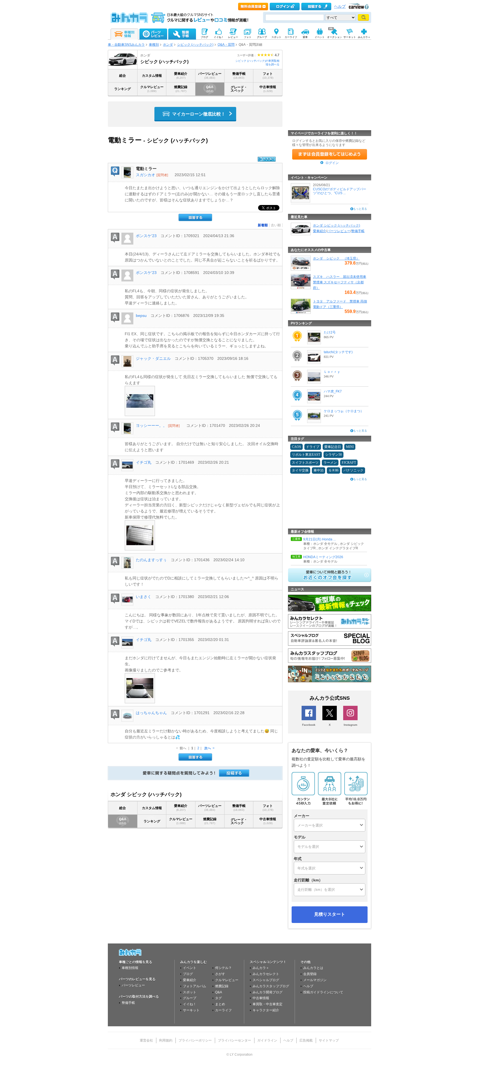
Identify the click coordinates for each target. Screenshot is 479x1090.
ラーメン (330, 463)
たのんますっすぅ (151, 560)
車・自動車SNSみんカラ (126, 45)
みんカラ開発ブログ (267, 992)
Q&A (209, 89)
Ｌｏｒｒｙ (332, 372)
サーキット (191, 1010)
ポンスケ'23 (146, 236)
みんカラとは (313, 968)
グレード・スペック (239, 89)
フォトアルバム (194, 986)
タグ (218, 998)
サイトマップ (329, 1040)
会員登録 (310, 974)
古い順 (276, 225)
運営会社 (146, 1040)
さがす (220, 974)
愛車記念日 (332, 447)
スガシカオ (145, 175)
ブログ (188, 974)
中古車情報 (267, 89)
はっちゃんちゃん (151, 713)
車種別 (154, 45)
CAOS (296, 447)
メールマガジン (315, 980)
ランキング (122, 89)
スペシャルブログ (266, 980)
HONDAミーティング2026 (323, 557)
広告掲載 (306, 1040)
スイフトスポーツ (305, 463)
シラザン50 (333, 454)
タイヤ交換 (300, 470)
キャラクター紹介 (266, 1010)
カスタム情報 (152, 76)
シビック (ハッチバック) (195, 45)
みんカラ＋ (261, 968)
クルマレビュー (152, 89)
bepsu (141, 315)
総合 (122, 76)
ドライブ (312, 447)
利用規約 (165, 1040)
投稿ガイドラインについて (323, 992)
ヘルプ (340, 6)
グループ (189, 998)
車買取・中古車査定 (267, 1004)
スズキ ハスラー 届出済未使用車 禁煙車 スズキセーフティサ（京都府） (339, 282)
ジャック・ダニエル (153, 358)
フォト (268, 75)
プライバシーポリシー (195, 1040)
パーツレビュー (209, 75)
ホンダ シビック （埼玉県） (336, 258)
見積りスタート (329, 914)
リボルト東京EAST (306, 454)
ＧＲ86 (333, 470)
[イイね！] (267, 159)
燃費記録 (180, 89)
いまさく (143, 596)
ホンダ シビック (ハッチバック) (336, 225)
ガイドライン (267, 1040)
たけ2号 (330, 332)
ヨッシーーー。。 (151, 425)
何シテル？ (223, 968)
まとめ (220, 1004)
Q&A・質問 (226, 45)
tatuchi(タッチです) (338, 352)
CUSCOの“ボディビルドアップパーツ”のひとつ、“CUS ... (339, 191)
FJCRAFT (349, 463)
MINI (350, 447)
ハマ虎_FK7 (333, 391)
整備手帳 (239, 75)
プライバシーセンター (234, 1040)
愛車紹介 (180, 75)
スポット (189, 992)
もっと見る (360, 208)
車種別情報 (130, 968)
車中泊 (318, 470)
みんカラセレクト (266, 974)
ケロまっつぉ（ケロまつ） (344, 411)
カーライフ (223, 1010)
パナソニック (353, 470)
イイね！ (189, 1004)
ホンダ (168, 45)
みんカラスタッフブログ (271, 986)
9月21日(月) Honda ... (319, 539)
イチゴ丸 (143, 462)
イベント (189, 968)
